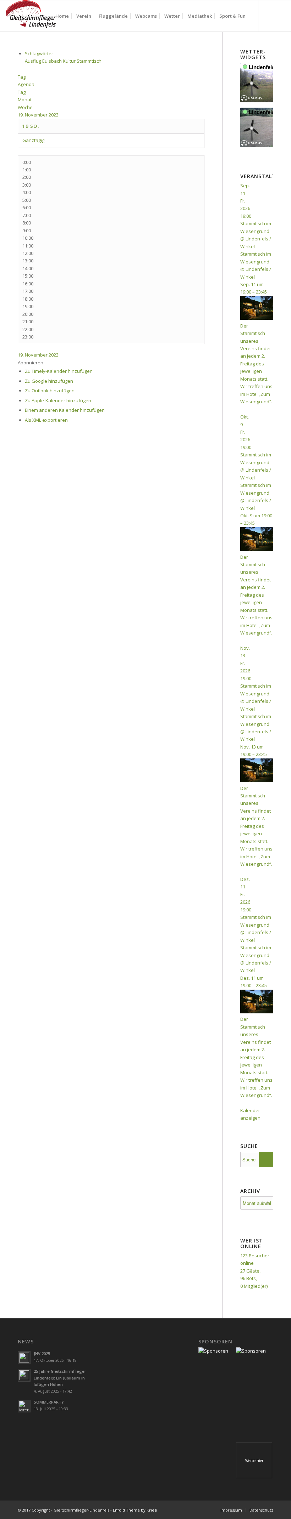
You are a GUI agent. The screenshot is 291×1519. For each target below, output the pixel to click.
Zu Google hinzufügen (49, 381)
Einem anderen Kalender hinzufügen (65, 410)
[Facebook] (269, 15)
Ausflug (33, 61)
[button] (30, 362)
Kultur (70, 61)
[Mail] (280, 15)
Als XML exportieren (46, 420)
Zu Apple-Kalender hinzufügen (58, 400)
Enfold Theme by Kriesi (135, 1510)
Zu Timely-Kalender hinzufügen (59, 371)
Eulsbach (52, 61)
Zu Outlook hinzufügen (50, 390)
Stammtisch (89, 61)
